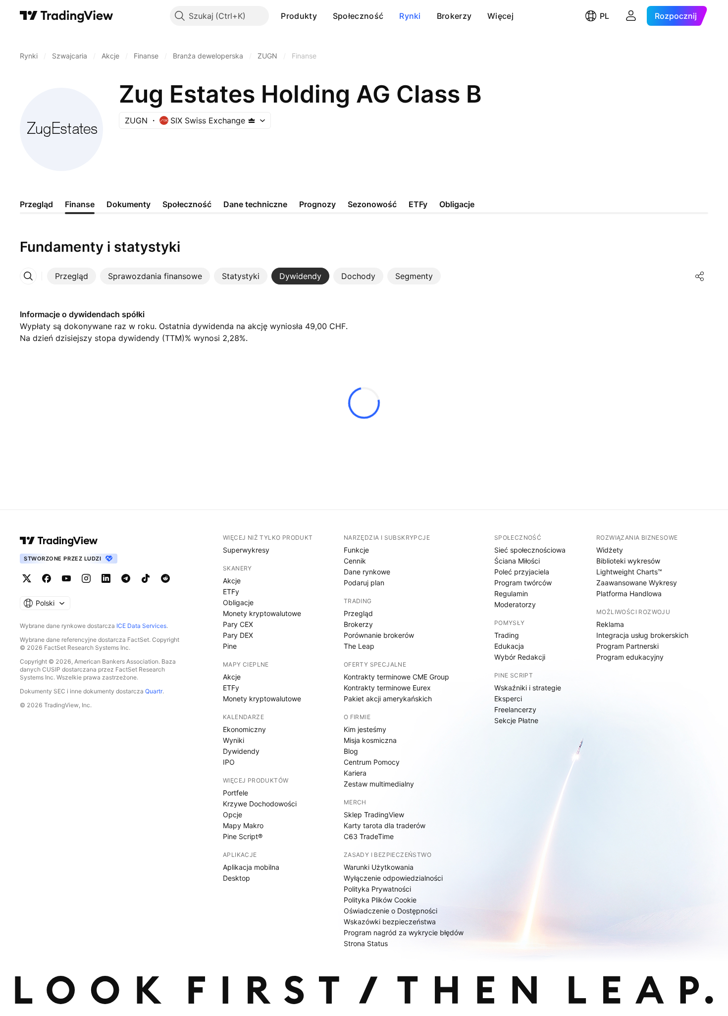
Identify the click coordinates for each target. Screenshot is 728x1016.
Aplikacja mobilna (251, 867)
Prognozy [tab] (317, 204)
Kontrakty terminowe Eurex (387, 687)
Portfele (235, 793)
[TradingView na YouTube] (66, 578)
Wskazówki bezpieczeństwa (390, 921)
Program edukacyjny (630, 657)
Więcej (500, 16)
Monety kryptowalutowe (262, 613)
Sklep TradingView (374, 814)
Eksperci (508, 698)
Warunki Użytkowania (379, 867)
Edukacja (509, 646)
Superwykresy (246, 550)
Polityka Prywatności (377, 889)
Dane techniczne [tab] (255, 204)
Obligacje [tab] (456, 204)
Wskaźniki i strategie (527, 687)
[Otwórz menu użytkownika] (631, 16)
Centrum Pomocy (372, 762)
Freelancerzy (515, 709)
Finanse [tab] (80, 204)
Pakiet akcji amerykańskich (388, 698)
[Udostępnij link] (699, 276)
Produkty (298, 16)
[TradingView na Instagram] (86, 578)
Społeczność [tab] (186, 204)
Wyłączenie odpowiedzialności (393, 878)
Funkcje (356, 550)
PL (604, 16)
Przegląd (358, 613)
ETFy (231, 591)
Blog (351, 751)
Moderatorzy (515, 604)
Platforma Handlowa (629, 593)
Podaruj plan (364, 582)
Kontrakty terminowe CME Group (396, 677)
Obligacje (238, 602)
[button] (324, 16)
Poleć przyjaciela (521, 571)
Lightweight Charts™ (629, 571)
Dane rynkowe (367, 571)
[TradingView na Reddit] (165, 578)
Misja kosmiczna (370, 740)
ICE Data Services (141, 625)
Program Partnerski (627, 646)
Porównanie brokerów (379, 635)
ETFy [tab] (418, 204)
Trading (506, 635)
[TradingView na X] (27, 578)
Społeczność (358, 16)
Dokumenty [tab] (128, 204)
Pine (230, 646)
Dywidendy (241, 751)
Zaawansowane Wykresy (636, 582)
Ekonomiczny (244, 729)
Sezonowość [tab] (372, 204)
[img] (251, 120)
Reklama (610, 624)
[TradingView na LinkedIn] (106, 578)
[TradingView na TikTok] (146, 578)
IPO (229, 762)
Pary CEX (238, 624)
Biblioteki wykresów (628, 561)
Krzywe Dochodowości (260, 803)
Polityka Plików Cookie (380, 900)
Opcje (232, 814)
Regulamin (511, 593)
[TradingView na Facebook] (46, 578)
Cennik (355, 561)
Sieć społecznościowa (530, 550)
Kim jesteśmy (365, 729)
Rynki (410, 16)
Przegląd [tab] (36, 204)
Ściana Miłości (517, 561)
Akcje (232, 580)
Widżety (609, 550)
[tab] (71, 276)
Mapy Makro (243, 825)
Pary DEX (238, 635)
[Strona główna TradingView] (66, 16)
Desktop (236, 878)
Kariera (355, 773)
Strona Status (366, 943)
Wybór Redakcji (519, 657)
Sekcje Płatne (516, 720)
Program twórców (523, 582)
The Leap (359, 646)
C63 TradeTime (369, 836)
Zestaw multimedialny (379, 784)
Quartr (153, 691)
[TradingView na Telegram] (126, 578)
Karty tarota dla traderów (384, 825)
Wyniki (233, 740)
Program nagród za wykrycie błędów (404, 932)
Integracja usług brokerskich (642, 635)
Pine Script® (242, 836)
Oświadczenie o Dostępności (390, 910)
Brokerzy (454, 16)
